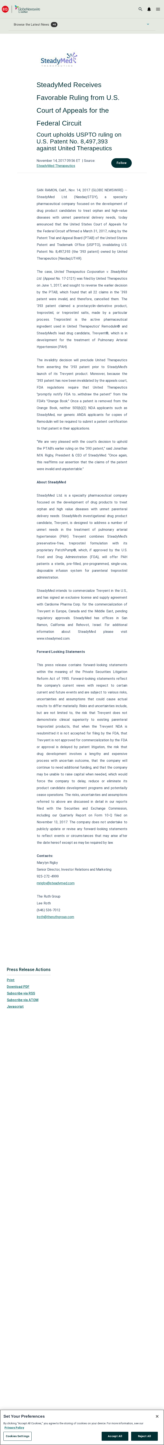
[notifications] (149, 9)
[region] (82, 1427)
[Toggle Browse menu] (148, 24)
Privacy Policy (14, 1427)
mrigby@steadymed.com (56, 883)
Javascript (15, 1007)
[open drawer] (158, 9)
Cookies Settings (17, 1436)
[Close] (157, 1416)
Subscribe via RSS (21, 993)
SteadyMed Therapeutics (56, 166)
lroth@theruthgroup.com (55, 917)
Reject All (144, 1436)
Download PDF (18, 987)
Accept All (115, 1436)
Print (11, 980)
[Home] (21, 9)
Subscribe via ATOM (22, 1000)
